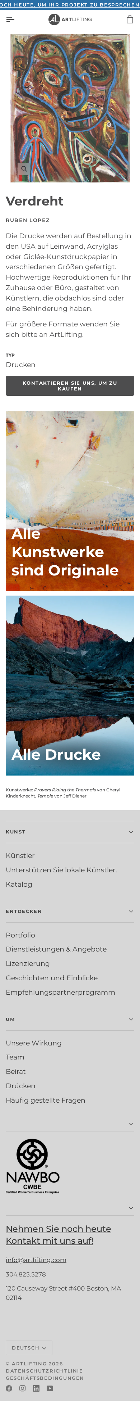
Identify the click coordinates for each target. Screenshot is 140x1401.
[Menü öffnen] (16, 19)
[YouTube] (50, 1388)
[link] (70, 386)
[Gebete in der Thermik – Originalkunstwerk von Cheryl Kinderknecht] (70, 501)
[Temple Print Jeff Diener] (70, 686)
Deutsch (25, 1348)
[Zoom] (70, 108)
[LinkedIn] (36, 1388)
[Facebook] (9, 1388)
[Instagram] (22, 1388)
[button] (70, 832)
